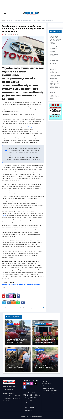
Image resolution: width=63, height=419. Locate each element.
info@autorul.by (28, 403)
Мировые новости (40, 323)
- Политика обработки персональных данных (50, 392)
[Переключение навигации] (5, 13)
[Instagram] (11, 296)
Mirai (4, 215)
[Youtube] (3, 296)
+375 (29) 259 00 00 (31, 395)
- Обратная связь (48, 388)
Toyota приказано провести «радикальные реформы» (21, 284)
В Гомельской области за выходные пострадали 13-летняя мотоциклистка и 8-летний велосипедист (44, 368)
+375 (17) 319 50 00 (29, 400)
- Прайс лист (46, 383)
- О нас (44, 381)
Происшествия (11, 350)
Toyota (16, 34)
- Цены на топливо (29, 408)
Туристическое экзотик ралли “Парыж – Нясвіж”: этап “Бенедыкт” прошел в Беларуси (17, 341)
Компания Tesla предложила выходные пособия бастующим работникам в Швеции (45, 341)
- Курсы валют (27, 410)
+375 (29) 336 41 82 (30, 392)
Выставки (9, 323)
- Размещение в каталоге (51, 386)
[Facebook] (18, 296)
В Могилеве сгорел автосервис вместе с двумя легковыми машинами (17, 367)
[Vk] (7, 296)
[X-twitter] (14, 296)
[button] (4, 302)
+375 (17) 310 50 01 (29, 398)
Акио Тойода (28, 127)
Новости (17, 323)
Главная (3, 20)
